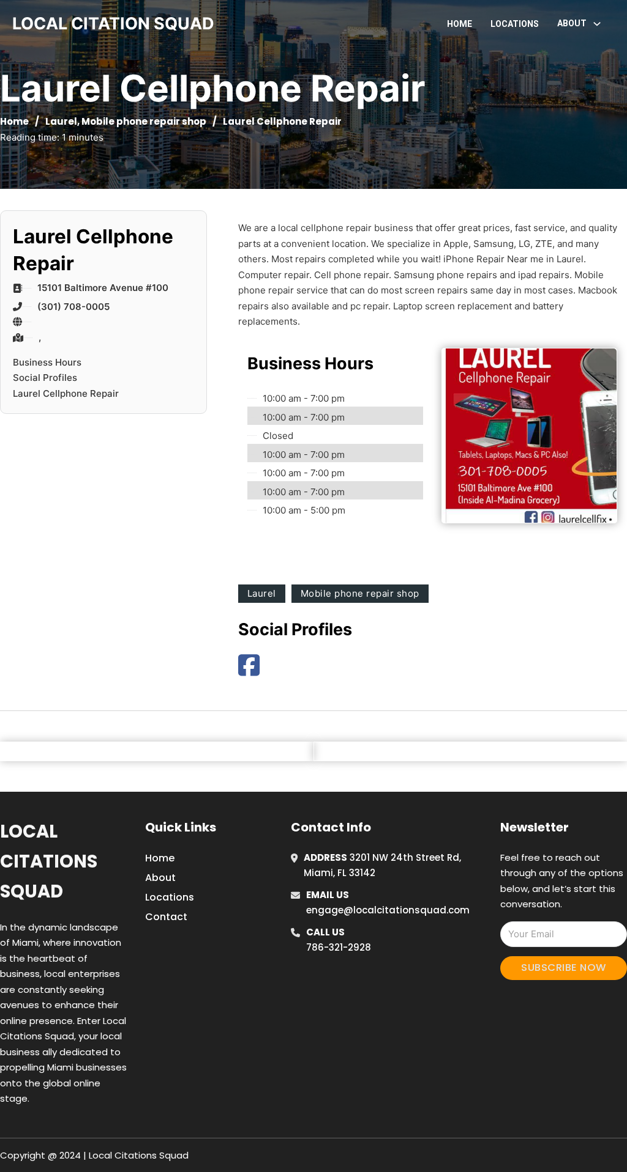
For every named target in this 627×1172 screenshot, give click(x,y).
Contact (166, 917)
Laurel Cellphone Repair (66, 393)
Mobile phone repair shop (143, 121)
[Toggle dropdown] (597, 24)
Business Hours (47, 362)
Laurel (61, 121)
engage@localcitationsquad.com (388, 910)
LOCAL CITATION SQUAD (113, 23)
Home (459, 24)
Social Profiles (45, 377)
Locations (514, 24)
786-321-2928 (338, 947)
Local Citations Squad (48, 861)
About (160, 878)
